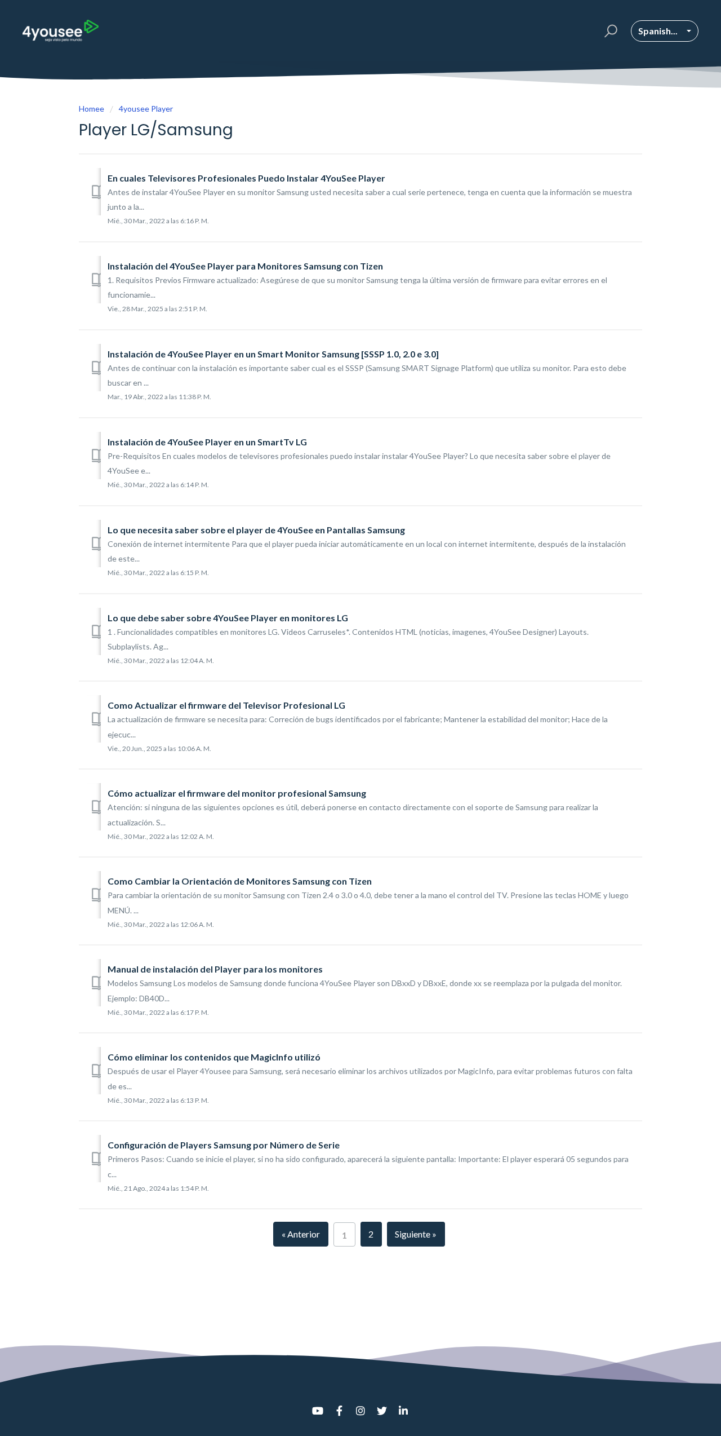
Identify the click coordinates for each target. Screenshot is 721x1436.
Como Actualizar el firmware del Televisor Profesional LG (226, 705)
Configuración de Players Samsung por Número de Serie (224, 1144)
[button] (609, 31)
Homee (91, 108)
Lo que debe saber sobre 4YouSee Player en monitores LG (228, 617)
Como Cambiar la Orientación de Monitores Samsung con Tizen (240, 881)
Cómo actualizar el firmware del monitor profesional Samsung (237, 793)
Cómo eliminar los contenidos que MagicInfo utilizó (214, 1056)
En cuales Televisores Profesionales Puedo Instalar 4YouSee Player (246, 178)
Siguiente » (416, 1234)
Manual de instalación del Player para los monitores (215, 969)
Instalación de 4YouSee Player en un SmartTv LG (207, 441)
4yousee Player (146, 108)
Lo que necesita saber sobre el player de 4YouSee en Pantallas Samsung (256, 529)
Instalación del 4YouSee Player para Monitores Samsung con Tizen (245, 265)
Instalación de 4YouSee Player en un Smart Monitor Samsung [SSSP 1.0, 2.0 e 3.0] (273, 353)
